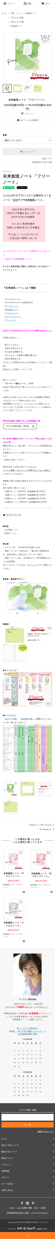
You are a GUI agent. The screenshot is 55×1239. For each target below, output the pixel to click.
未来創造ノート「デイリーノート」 (14, 875)
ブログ (12, 1208)
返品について (47, 158)
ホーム (3, 13)
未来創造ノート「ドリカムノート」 (14, 924)
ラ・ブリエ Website (28, 1028)
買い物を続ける (46, 829)
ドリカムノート (12, 313)
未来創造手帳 (26, 719)
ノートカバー (29, 404)
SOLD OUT (29, 151)
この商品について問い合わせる (40, 825)
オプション (33, 565)
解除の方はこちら (46, 1131)
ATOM (43, 1208)
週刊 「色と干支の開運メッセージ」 (27, 1031)
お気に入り (29, 114)
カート (48, 3)
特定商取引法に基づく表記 (42, 162)
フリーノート (11, 320)
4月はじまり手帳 (17, 22)
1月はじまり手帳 (17, 17)
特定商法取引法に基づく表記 (18, 1213)
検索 (29, 3)
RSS (36, 1208)
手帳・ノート (16, 13)
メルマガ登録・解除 (24, 1208)
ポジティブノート (13, 316)
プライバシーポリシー (39, 1213)
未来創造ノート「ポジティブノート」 (41, 875)
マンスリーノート (13, 299)
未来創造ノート (31, 13)
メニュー (10, 3)
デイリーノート (12, 306)
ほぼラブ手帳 (11, 719)
